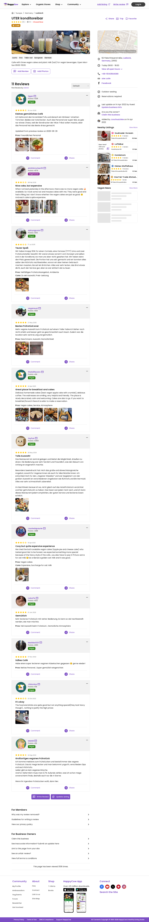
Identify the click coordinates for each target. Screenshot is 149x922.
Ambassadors (18, 890)
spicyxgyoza (34, 230)
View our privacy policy (22, 824)
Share (111, 18)
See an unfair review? (21, 853)
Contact (35, 890)
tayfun (31, 438)
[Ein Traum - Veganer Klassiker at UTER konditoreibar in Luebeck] (22, 348)
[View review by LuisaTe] (21, 601)
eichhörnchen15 (35, 168)
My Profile (16, 886)
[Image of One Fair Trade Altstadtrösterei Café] (104, 180)
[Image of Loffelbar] (104, 147)
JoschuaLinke (117, 119)
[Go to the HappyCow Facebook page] (102, 887)
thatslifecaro (34, 372)
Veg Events (17, 894)
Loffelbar (119, 144)
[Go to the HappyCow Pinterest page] (118, 887)
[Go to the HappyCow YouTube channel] (107, 887)
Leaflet (102, 51)
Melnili (26, 88)
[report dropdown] (87, 95)
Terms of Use (32, 920)
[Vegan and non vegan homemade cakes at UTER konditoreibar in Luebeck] (50, 414)
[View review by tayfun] (21, 441)
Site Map (36, 898)
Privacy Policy (19, 920)
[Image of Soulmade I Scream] (104, 136)
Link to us (36, 894)
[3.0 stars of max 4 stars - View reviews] (116, 147)
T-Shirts (51, 886)
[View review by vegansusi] (21, 311)
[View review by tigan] (21, 99)
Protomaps (109, 51)
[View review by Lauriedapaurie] (21, 531)
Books (51, 890)
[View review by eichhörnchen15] (21, 171)
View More (133, 127)
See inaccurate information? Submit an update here (35, 843)
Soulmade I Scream (124, 133)
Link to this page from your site (26, 848)
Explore (25, 4)
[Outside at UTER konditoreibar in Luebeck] (36, 206)
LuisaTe (31, 598)
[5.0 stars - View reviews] (116, 136)
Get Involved (17, 907)
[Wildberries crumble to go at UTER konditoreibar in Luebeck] (65, 414)
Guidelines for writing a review (25, 819)
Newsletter (17, 903)
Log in (138, 4)
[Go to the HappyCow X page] (113, 887)
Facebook (106, 83)
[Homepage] (11, 4)
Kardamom (120, 155)
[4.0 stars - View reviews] (16, 22)
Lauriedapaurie (35, 528)
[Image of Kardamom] (104, 158)
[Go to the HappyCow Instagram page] (124, 887)
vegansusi (33, 308)
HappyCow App (72, 881)
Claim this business (20, 838)
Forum (15, 899)
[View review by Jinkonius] (21, 687)
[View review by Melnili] (21, 743)
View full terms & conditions (24, 858)
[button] (117, 39)
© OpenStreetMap (120, 51)
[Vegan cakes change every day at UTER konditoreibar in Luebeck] (36, 414)
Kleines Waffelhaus (124, 166)
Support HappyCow (63, 920)
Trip (121, 18)
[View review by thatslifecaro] (21, 375)
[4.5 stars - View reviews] (116, 169)
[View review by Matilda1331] (21, 645)
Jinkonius (32, 684)
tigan (30, 96)
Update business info (112, 107)
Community (73, 4)
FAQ (34, 886)
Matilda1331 (33, 642)
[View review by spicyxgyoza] (21, 233)
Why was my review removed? (25, 814)
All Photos (80, 51)
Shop (57, 4)
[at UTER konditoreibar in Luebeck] (22, 144)
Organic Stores (43, 4)
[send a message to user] (35, 96)
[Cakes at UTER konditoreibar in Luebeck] (22, 206)
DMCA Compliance (46, 920)
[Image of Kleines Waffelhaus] (104, 169)
